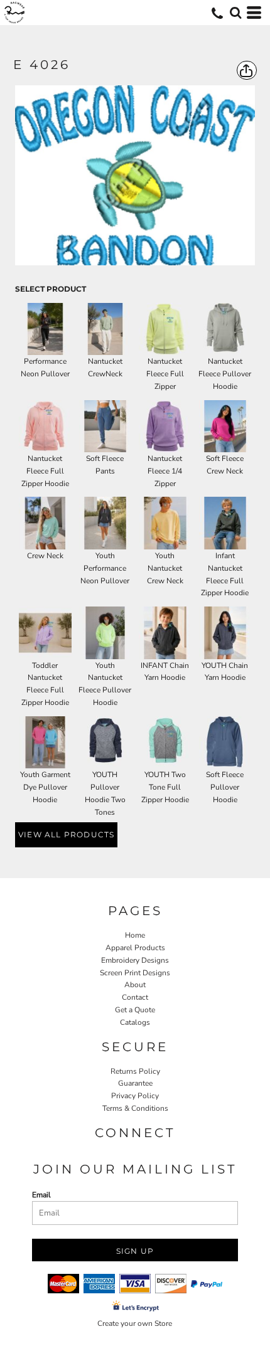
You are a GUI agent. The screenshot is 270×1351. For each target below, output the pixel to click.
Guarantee (135, 1083)
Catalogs (135, 1022)
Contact (135, 997)
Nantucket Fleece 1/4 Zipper (165, 471)
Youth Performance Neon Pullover (104, 568)
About (135, 985)
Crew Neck (45, 556)
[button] (235, 12)
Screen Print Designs (135, 973)
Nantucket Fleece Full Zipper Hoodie (45, 471)
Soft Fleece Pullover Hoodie (225, 787)
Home (135, 935)
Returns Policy (135, 1071)
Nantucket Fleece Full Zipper (165, 373)
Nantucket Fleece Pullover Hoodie (224, 373)
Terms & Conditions (135, 1108)
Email (41, 1195)
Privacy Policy (135, 1096)
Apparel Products (135, 948)
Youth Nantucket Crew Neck (165, 568)
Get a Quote (135, 1010)
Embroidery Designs (135, 960)
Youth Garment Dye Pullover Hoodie (45, 787)
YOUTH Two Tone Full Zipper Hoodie (165, 787)
